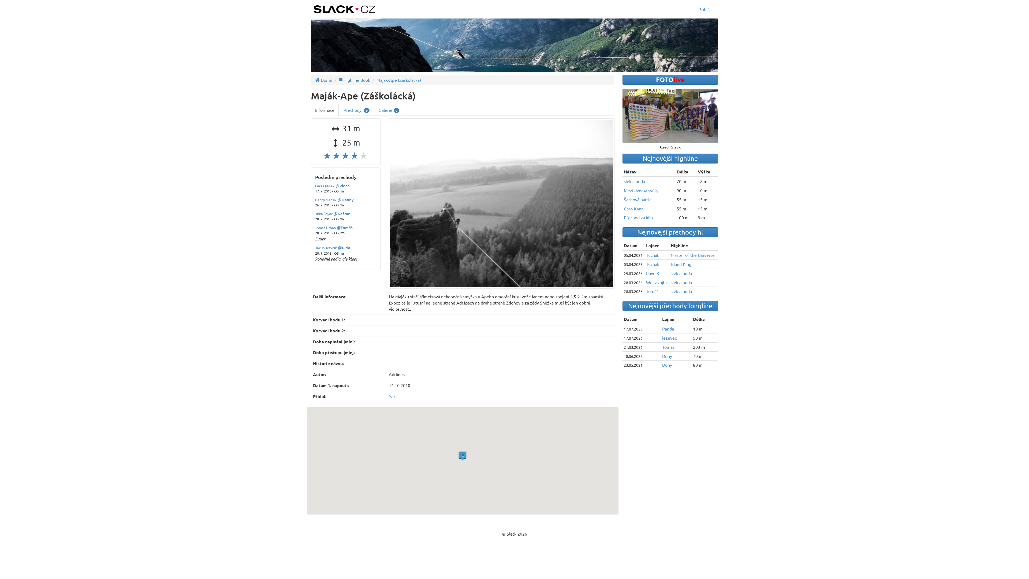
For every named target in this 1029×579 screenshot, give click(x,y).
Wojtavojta (656, 282)
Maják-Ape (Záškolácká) (398, 80)
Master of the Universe (693, 255)
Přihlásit (706, 9)
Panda (668, 328)
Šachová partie (638, 199)
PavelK (652, 273)
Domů (326, 80)
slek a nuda (634, 181)
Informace (324, 110)
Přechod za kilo (638, 217)
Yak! (393, 396)
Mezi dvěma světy (641, 190)
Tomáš (652, 291)
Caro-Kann (634, 208)
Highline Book (356, 80)
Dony (667, 356)
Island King (681, 264)
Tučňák (652, 255)
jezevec (669, 337)
